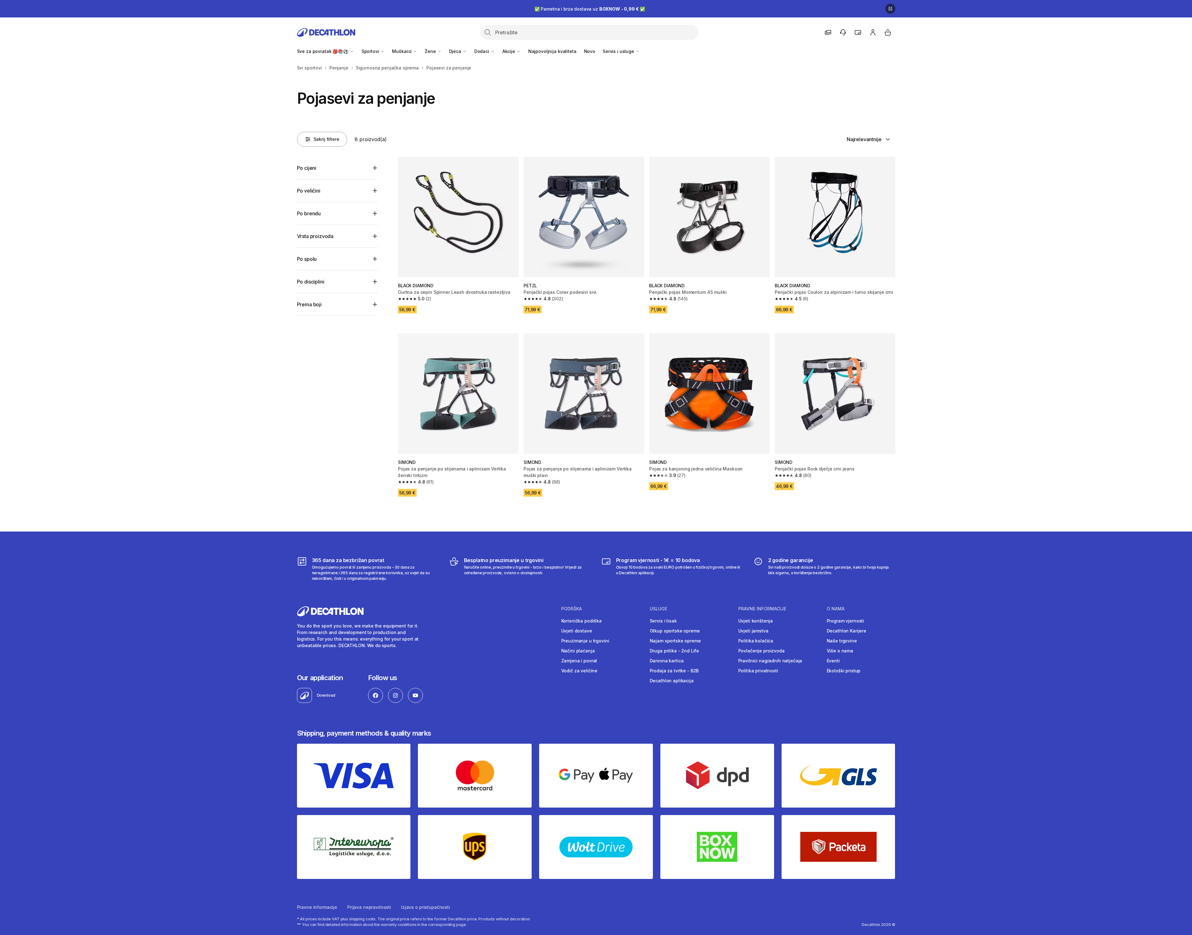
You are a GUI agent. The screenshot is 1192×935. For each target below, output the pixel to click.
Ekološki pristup (844, 670)
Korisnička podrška (581, 620)
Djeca (455, 51)
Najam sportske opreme (675, 640)
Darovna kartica (667, 660)
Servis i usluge (619, 51)
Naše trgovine (842, 640)
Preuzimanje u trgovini (585, 640)
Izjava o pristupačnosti (425, 907)
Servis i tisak (663, 620)
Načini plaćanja (578, 650)
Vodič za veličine (579, 670)
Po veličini (308, 191)
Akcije (509, 51)
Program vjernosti (845, 620)
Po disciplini (310, 282)
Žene (431, 51)
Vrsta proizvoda (315, 236)
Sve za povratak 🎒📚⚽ (323, 51)
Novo (589, 51)
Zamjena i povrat (579, 660)
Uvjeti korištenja (755, 620)
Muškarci (402, 51)
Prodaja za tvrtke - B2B (674, 670)
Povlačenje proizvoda (761, 650)
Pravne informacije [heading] (762, 608)
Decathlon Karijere (846, 630)
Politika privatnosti (758, 670)
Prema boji (309, 304)
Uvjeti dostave (576, 630)
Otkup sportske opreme (675, 630)
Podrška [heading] (571, 608)
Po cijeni (307, 168)
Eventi (833, 660)
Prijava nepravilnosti (369, 907)
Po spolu (307, 259)
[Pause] (890, 9)
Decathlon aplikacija (672, 680)
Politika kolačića (755, 640)
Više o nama (840, 650)
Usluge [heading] (658, 608)
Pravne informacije (317, 907)
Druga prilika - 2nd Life (674, 650)
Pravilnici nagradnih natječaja (770, 660)
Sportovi (371, 51)
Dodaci (482, 51)
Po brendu (309, 213)
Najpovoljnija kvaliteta (552, 51)
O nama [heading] (836, 608)
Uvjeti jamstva (753, 630)
